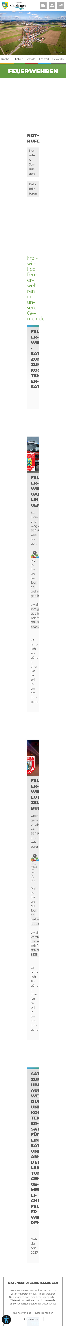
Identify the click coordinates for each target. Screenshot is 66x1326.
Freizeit (44, 59)
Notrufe (33, 138)
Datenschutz (49, 1303)
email (43, 5)
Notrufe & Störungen (32, 162)
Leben (19, 59)
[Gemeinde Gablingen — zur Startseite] (18, 9)
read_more (60, 5)
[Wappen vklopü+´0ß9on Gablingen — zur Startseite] (5, 7)
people (52, 5)
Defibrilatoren (33, 189)
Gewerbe (58, 59)
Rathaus (6, 59)
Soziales (31, 59)
